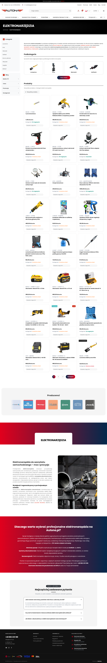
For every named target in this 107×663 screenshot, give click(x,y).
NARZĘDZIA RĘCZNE (78, 17)
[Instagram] (9, 648)
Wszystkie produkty (32, 92)
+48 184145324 (12, 5)
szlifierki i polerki (85, 45)
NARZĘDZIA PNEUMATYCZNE (60, 17)
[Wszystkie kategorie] (104, 11)
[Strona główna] (12, 11)
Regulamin (55, 638)
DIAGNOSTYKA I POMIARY (29, 17)
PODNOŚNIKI (44, 17)
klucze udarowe (57, 45)
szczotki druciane (39, 502)
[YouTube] (6, 648)
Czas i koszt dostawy (38, 638)
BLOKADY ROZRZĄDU (11, 17)
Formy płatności (37, 641)
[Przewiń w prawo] (104, 17)
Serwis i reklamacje (57, 645)
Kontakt (104, 5)
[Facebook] (11, 648)
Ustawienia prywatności (58, 643)
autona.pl (5, 30)
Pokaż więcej (63, 77)
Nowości (79, 5)
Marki (90, 5)
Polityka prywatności (57, 641)
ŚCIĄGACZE (92, 17)
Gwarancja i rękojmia (57, 636)
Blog (99, 5)
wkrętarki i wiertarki (29, 47)
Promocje (85, 5)
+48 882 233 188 (11, 637)
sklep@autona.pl (30, 5)
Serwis (95, 5)
